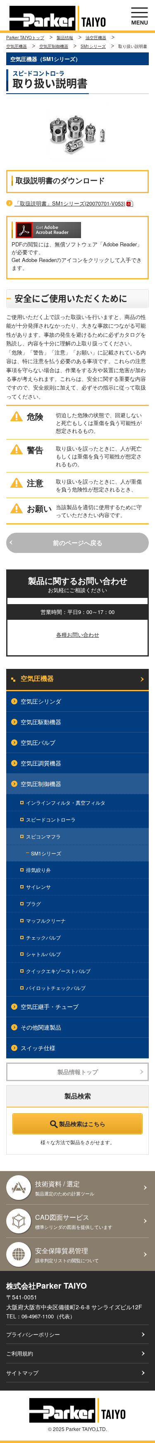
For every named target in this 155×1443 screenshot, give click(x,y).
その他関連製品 (41, 1027)
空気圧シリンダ (41, 701)
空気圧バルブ (38, 742)
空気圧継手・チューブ (50, 1006)
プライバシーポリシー (33, 1334)
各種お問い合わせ (77, 634)
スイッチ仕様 (38, 1048)
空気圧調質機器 (41, 763)
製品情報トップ (77, 1071)
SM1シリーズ (93, 46)
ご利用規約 (19, 1353)
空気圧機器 (16, 46)
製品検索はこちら (82, 1123)
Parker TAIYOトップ (25, 37)
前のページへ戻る (78, 542)
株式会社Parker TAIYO (58, 18)
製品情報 (65, 37)
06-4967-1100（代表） (48, 1316)
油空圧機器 (96, 37)
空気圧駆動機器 (41, 722)
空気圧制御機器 (53, 46)
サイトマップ (22, 1373)
